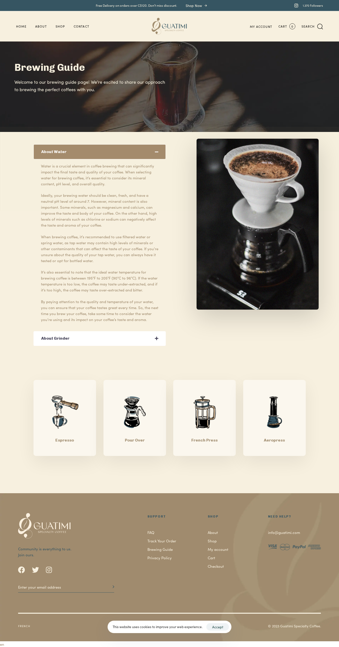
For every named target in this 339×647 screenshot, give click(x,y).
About (41, 26)
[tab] (100, 151)
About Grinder (55, 338)
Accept (217, 626)
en (2, 644)
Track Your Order (161, 540)
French (24, 626)
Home (21, 26)
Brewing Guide (160, 549)
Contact (81, 26)
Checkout (216, 566)
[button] (312, 26)
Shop (60, 26)
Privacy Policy (159, 557)
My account (261, 26)
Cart (211, 557)
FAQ (150, 532)
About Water (54, 151)
